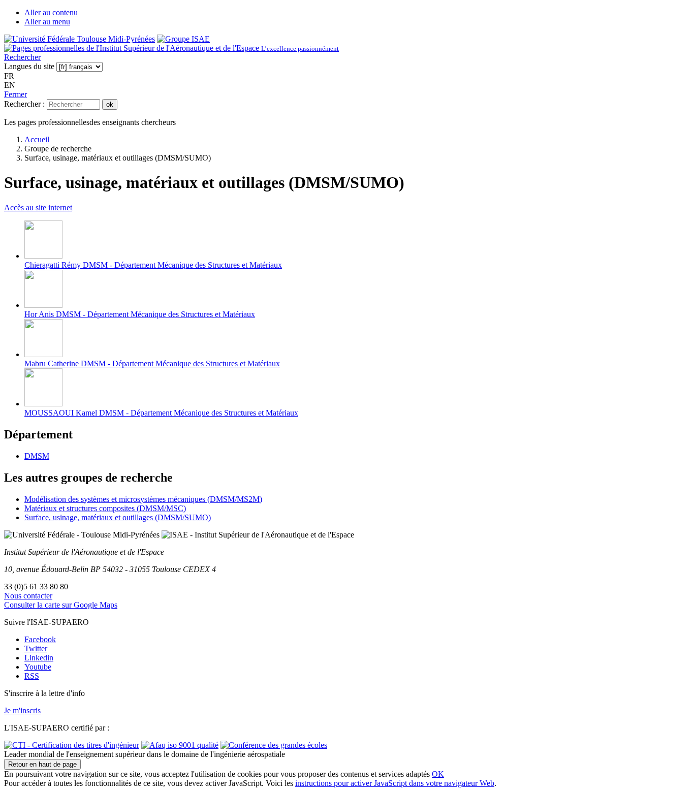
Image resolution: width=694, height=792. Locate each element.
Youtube (37, 666)
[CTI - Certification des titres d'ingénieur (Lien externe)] (71, 745)
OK (438, 774)
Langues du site (29, 66)
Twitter (35, 648)
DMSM (36, 456)
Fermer (15, 94)
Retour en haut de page (42, 764)
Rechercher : (24, 104)
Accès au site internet (38, 207)
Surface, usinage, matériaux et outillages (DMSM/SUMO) (117, 517)
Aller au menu (47, 21)
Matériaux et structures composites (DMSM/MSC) (105, 508)
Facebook (40, 639)
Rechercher (22, 57)
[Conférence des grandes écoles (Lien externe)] (273, 745)
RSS (31, 676)
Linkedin (38, 657)
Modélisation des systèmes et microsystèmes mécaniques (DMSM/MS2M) (143, 499)
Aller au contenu (51, 12)
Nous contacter (28, 595)
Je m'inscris (22, 710)
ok (109, 104)
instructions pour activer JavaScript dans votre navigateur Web (394, 783)
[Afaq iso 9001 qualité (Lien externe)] (179, 745)
